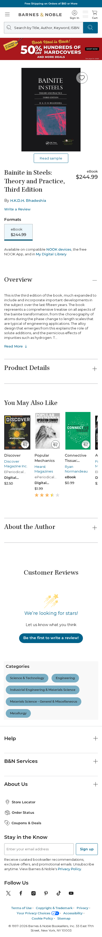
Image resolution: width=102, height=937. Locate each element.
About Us (16, 815)
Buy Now (51, 266)
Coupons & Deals (26, 854)
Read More (13, 377)
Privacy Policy (69, 900)
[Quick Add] (25, 475)
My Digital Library (51, 285)
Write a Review (17, 209)
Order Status (23, 844)
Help (10, 770)
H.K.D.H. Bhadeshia (28, 200)
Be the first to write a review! (51, 669)
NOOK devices (58, 281)
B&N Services (21, 792)
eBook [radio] (18, 232)
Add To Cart (51, 252)
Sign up (87, 880)
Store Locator (23, 833)
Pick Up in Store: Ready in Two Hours (52, 3)
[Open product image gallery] (51, 109)
